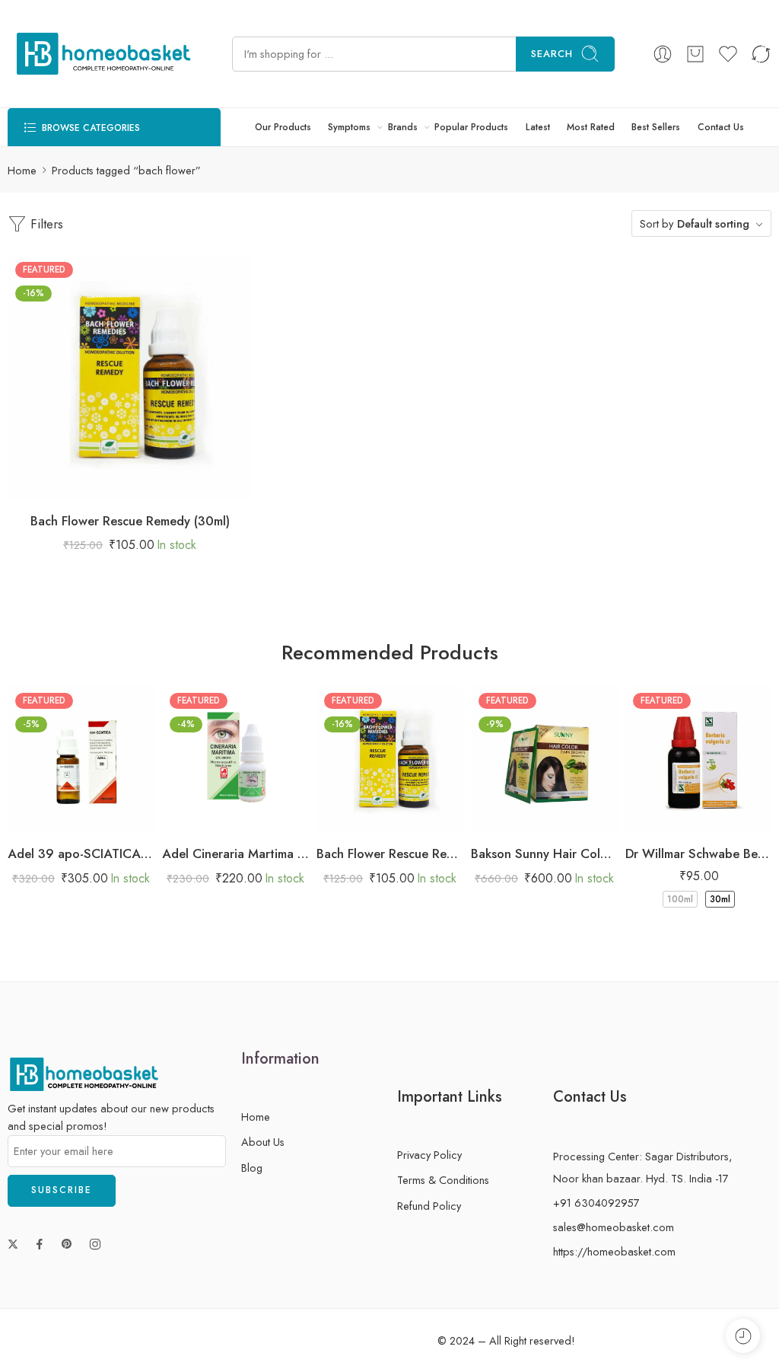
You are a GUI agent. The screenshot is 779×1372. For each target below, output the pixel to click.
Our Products (283, 127)
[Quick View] (145, 484)
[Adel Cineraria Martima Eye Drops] (235, 758)
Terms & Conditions (443, 1180)
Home (22, 170)
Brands (403, 127)
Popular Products (471, 127)
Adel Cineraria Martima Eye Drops (235, 853)
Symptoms (349, 127)
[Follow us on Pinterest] (67, 1244)
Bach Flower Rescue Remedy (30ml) (130, 521)
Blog (251, 1168)
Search (552, 53)
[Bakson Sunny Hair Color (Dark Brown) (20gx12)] (544, 758)
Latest (538, 127)
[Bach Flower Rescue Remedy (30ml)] (130, 376)
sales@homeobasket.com (613, 1227)
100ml (680, 899)
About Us (263, 1142)
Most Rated (591, 127)
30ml (720, 899)
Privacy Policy (429, 1155)
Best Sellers (655, 127)
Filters (45, 224)
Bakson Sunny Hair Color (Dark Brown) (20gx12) (544, 853)
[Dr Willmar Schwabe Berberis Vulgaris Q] (698, 758)
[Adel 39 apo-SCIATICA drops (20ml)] (81, 758)
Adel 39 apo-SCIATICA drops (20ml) (81, 853)
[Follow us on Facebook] (39, 1244)
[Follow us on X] (13, 1244)
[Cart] (695, 54)
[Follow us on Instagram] (95, 1244)
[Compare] (175, 484)
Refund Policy (429, 1206)
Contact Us (721, 127)
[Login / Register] (662, 54)
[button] (84, 484)
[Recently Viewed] (743, 1336)
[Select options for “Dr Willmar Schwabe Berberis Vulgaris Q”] (653, 816)
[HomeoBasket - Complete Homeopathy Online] (101, 53)
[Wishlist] (114, 484)
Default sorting (713, 223)
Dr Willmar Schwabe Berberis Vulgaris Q (698, 853)
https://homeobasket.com (614, 1251)
